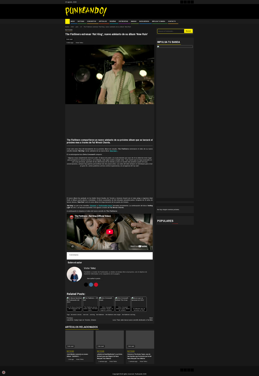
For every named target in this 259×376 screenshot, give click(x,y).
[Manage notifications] (3, 372)
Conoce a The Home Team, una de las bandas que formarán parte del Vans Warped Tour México (139, 356)
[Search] (192, 21)
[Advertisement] (151, 11)
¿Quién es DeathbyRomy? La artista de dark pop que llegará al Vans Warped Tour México (109, 356)
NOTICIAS (81, 21)
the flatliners (100, 314)
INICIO (73, 21)
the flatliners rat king (128, 314)
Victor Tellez (79, 42)
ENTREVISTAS (123, 21)
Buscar (188, 31)
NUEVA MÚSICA (144, 21)
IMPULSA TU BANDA (158, 21)
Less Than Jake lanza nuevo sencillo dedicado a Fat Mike (133, 319)
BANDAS (133, 21)
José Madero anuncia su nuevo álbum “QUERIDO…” (77, 355)
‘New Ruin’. (114, 151)
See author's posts (93, 278)
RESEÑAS (113, 21)
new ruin (85, 314)
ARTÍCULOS (103, 21)
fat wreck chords (76, 314)
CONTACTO (172, 21)
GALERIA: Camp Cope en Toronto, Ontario (81, 319)
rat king (92, 314)
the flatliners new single (113, 314)
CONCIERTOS (91, 21)
